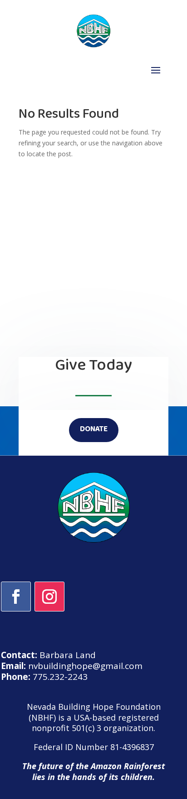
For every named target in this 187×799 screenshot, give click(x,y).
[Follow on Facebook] (16, 596)
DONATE (94, 430)
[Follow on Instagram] (49, 596)
